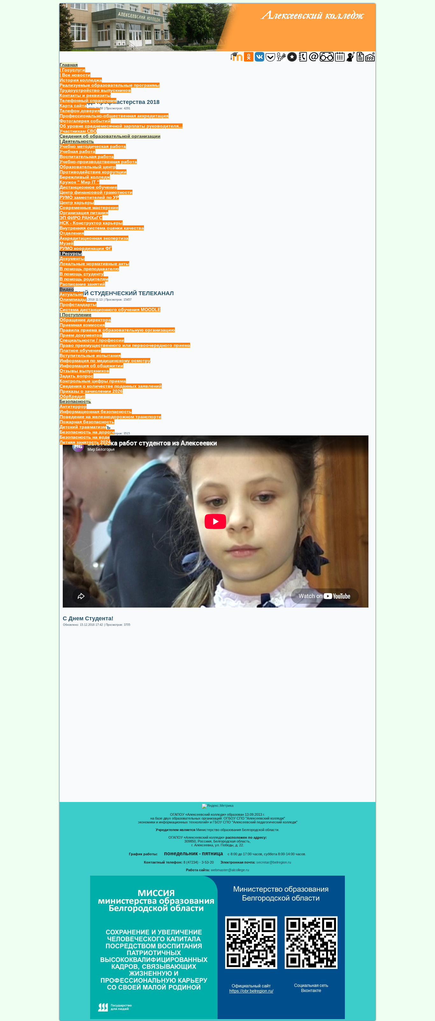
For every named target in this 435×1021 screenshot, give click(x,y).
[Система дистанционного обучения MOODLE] (237, 60)
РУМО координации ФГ (86, 248)
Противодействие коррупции (93, 171)
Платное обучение (80, 350)
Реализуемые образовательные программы (110, 85)
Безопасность (75, 401)
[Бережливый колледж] (370, 60)
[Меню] (281, 60)
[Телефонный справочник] (303, 60)
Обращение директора (85, 319)
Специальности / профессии (92, 340)
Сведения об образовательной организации (110, 136)
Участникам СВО (78, 131)
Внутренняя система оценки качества (102, 227)
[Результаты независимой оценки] (292, 60)
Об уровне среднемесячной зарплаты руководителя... (121, 125)
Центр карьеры (77, 202)
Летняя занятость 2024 (85, 442)
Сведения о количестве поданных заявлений (111, 386)
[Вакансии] (360, 60)
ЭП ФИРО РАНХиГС (81, 217)
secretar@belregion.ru (273, 862)
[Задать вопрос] (350, 60)
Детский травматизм (83, 426)
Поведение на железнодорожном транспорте (110, 416)
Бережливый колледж (85, 176)
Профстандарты (78, 304)
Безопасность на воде (85, 437)
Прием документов (81, 335)
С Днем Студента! (88, 618)
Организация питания (84, 212)
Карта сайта (73, 105)
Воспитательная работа (87, 156)
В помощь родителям (84, 278)
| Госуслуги (72, 69)
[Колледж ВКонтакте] (259, 60)
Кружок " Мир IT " (79, 182)
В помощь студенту (81, 273)
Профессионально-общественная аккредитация (114, 115)
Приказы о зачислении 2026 (91, 391)
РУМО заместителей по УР (89, 197)
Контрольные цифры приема (93, 380)
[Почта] (313, 60)
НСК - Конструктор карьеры (91, 222)
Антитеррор (73, 406)
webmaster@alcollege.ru (230, 870)
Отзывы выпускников (84, 370)
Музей (67, 243)
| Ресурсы (71, 253)
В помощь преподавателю (89, 268)
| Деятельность (77, 141)
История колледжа (81, 80)
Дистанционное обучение (88, 187)
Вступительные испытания (90, 355)
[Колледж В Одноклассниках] (248, 60)
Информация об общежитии (91, 365)
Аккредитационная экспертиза (94, 238)
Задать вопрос (76, 375)
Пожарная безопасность (87, 421)
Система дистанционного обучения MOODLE (110, 309)
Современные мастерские (89, 207)
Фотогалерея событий (85, 120)
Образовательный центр (88, 166)
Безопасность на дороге (87, 431)
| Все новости (75, 74)
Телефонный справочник (88, 100)
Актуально (71, 294)
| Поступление (75, 314)
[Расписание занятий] (340, 60)
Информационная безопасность (96, 411)
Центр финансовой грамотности (96, 192)
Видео (67, 289)
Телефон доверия (80, 110)
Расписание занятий (82, 284)
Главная (69, 64)
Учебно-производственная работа (98, 161)
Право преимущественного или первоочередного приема (125, 345)
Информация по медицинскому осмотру (105, 360)
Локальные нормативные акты (94, 263)
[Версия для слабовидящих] (327, 60)
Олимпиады (73, 299)
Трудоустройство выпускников (95, 90)
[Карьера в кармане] (270, 60)
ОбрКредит (72, 396)
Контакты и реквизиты (85, 95)
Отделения (72, 233)
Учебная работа (77, 151)
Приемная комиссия (82, 324)
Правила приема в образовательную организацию (117, 329)
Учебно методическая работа (93, 146)
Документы (72, 258)
